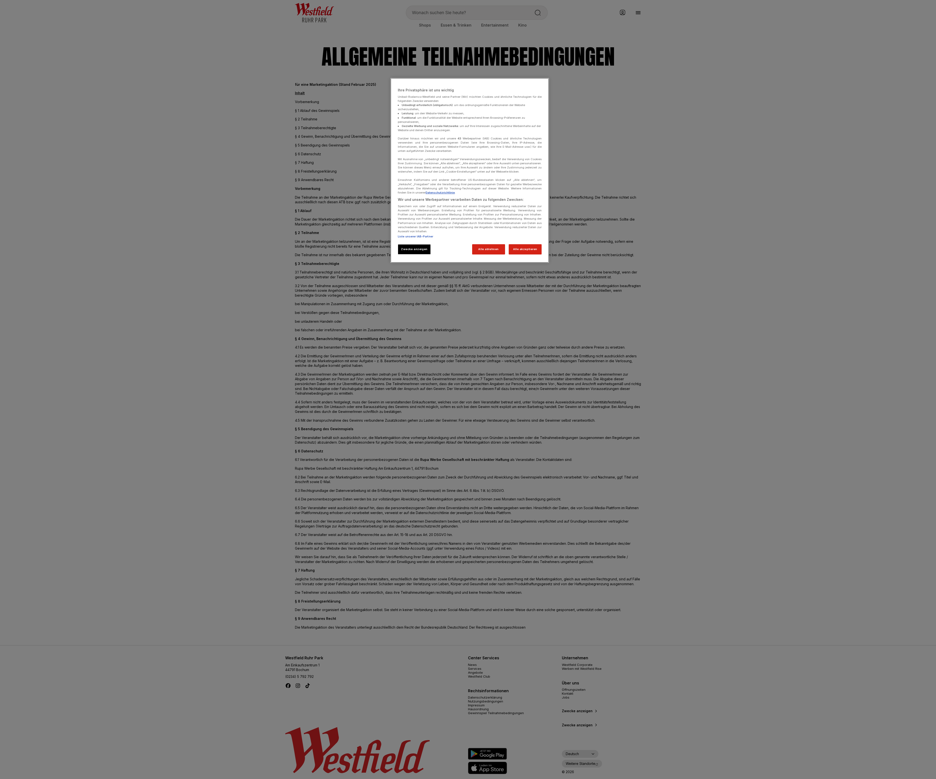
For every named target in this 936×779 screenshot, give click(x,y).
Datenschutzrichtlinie (440, 192)
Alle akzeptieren (525, 249)
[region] (469, 170)
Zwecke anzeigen (414, 249)
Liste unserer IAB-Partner (415, 236)
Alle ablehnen (488, 249)
